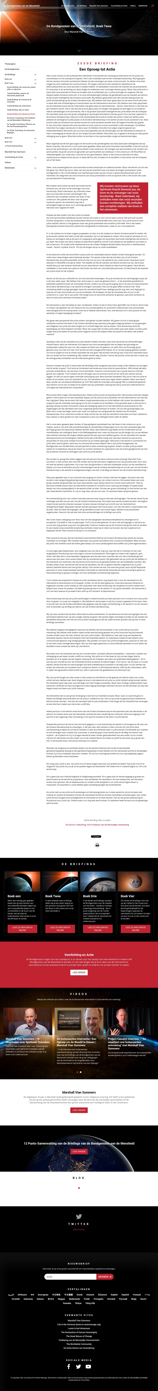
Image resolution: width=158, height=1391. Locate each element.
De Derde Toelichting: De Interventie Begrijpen (21, 131)
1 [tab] (77, 1072)
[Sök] (153, 5)
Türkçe (78, 1303)
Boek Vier (8, 142)
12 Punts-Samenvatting (13, 146)
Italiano (40, 1299)
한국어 (51, 1299)
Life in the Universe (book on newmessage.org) (79, 1324)
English (114, 1294)
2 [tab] (80, 1072)
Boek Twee (9, 83)
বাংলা (32, 1294)
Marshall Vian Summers (99, 6)
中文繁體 (68, 1294)
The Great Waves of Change (79, 1336)
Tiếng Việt (90, 1303)
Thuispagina (10, 64)
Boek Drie (8, 138)
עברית (147, 1294)
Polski (87, 1299)
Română (111, 1299)
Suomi (143, 1299)
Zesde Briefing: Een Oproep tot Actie (21, 114)
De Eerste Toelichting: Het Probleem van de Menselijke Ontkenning (21, 119)
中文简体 (56, 1294)
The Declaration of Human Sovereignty (79, 1332)
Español (125, 1294)
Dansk (80, 1294)
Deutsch (90, 1294)
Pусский (123, 1299)
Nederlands (74, 1299)
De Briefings (82, 6)
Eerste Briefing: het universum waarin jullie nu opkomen (21, 88)
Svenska (67, 1303)
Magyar (61, 1299)
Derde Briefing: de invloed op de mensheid (19, 101)
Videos (133, 6)
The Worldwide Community (79, 1344)
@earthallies (79, 1229)
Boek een (8, 79)
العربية (11, 1294)
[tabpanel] (27, 1037)
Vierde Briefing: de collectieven (19, 106)
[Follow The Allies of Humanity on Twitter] (78, 1367)
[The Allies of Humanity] (21, 6)
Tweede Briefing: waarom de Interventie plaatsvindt (18, 94)
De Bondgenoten (67, 6)
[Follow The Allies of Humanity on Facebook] (69, 1367)
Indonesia (28, 1299)
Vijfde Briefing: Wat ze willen (18, 110)
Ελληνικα (102, 1294)
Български (43, 1294)
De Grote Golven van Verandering (79, 1348)
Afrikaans (22, 1294)
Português (98, 1299)
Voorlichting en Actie (119, 6)
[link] (35, 75)
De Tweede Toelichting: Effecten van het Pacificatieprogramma (21, 125)
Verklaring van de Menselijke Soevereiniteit (79, 1340)
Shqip (133, 1299)
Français (137, 1294)
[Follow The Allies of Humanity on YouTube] (88, 1367)
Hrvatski (16, 1299)
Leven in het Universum (79, 1328)
